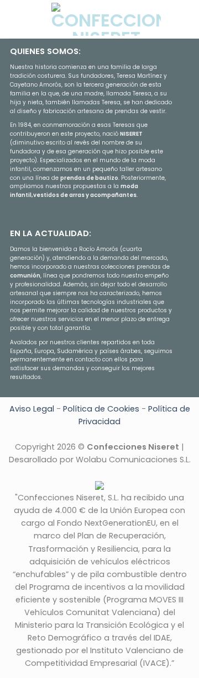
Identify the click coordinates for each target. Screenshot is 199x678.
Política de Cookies (101, 408)
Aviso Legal (31, 408)
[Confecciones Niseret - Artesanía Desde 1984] (106, 19)
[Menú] (15, 19)
